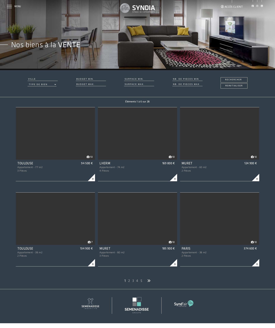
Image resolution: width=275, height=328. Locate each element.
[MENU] (9, 7)
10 (91, 157)
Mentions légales (13, 323)
